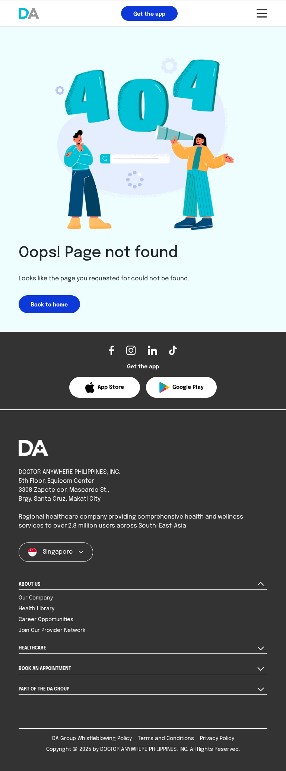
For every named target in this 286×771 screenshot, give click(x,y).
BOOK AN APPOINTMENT (45, 669)
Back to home (49, 305)
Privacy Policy (217, 738)
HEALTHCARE (32, 648)
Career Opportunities (46, 619)
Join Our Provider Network (52, 630)
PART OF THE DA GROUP (44, 689)
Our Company (36, 598)
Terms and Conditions (166, 738)
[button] (104, 387)
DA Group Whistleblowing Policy (92, 738)
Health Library (36, 608)
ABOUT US (29, 584)
